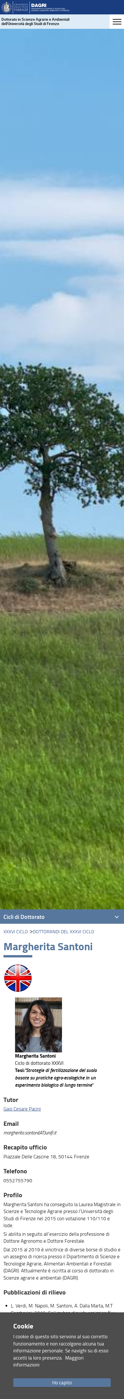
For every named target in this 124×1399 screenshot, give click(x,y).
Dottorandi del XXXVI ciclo (63, 931)
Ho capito (62, 1382)
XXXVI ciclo (15, 931)
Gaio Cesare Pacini (22, 1108)
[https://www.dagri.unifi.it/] (35, 7)
